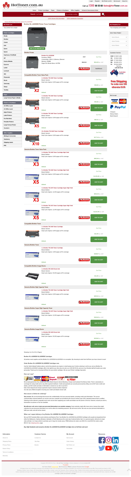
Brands (37, 445)
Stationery (7, 139)
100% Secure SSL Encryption (56, 18)
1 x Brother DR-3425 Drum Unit (51, 269)
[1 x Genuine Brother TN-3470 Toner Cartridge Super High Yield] (32, 318)
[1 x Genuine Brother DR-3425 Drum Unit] (32, 339)
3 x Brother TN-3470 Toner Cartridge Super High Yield (57, 188)
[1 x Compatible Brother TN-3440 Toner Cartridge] (32, 233)
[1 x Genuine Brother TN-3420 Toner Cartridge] (32, 255)
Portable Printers (9, 121)
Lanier (5, 67)
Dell (5, 45)
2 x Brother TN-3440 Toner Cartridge (52, 78)
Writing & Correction (10, 136)
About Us (124, 1)
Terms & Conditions (8, 452)
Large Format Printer (10, 125)
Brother (6, 39)
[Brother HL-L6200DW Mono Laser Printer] (32, 62)
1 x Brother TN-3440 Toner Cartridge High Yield (55, 290)
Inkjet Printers (8, 112)
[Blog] (115, 448)
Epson (5, 52)
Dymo (5, 48)
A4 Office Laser (8, 106)
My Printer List (70, 445)
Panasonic (7, 77)
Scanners (6, 128)
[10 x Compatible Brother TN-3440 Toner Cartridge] (32, 138)
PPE (5, 145)
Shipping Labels (8, 142)
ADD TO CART (98, 90)
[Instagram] (108, 440)
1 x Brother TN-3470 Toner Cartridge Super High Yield (57, 311)
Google (87, 466)
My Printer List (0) (107, 1)
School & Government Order (90, 10)
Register (97, 1)
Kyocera (6, 64)
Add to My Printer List (37, 48)
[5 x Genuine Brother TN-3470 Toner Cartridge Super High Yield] (32, 212)
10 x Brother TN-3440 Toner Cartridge (52, 131)
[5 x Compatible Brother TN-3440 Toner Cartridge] (32, 120)
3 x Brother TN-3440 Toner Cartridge (52, 96)
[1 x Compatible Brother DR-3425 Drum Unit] (32, 276)
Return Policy (6, 448)
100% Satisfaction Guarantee (75, 18)
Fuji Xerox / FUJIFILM (10, 55)
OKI (5, 74)
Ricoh (5, 80)
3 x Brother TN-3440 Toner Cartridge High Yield (55, 152)
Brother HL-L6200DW (48, 55)
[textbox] (54, 14)
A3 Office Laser (8, 109)
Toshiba (6, 90)
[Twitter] (101, 448)
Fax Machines (8, 118)
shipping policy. (35, 423)
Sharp (5, 86)
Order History (70, 441)
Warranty (5, 455)
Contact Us (38, 438)
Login (91, 1)
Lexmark (6, 71)
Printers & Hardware (63, 10)
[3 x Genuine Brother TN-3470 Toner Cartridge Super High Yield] (32, 195)
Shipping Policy (7, 441)
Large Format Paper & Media (12, 98)
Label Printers (8, 115)
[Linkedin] (115, 440)
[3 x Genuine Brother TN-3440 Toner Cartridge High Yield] (32, 159)
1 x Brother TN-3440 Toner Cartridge (52, 226)
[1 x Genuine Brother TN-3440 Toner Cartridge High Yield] (32, 297)
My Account (117, 1)
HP (5, 58)
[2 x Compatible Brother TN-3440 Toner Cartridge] (32, 85)
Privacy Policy (6, 445)
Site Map (37, 441)
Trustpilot (65, 465)
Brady (5, 36)
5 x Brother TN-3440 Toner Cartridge (52, 113)
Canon (6, 42)
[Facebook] (101, 440)
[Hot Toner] (23, 2)
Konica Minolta (8, 61)
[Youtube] (108, 448)
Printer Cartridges (43, 10)
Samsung (6, 83)
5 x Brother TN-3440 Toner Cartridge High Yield (55, 170)
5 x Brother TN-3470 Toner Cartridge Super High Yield (57, 205)
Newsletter (69, 448)
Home (34, 10)
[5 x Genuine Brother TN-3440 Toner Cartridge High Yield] (32, 177)
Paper (53, 10)
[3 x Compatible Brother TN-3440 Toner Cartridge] (32, 103)
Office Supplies (75, 10)
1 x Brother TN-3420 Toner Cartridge (52, 248)
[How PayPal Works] (118, 107)
